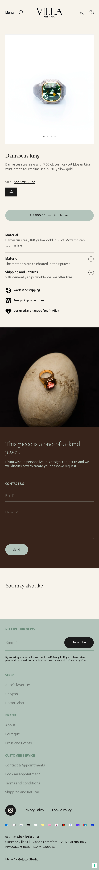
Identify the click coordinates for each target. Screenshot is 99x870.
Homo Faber (15, 703)
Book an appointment (22, 774)
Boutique (12, 734)
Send (16, 549)
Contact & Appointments (25, 765)
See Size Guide (24, 182)
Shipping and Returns (22, 792)
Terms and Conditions (22, 783)
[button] (21, 12)
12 (13, 193)
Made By (21, 859)
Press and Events (18, 743)
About (10, 725)
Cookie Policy (62, 810)
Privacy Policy (59, 657)
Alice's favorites (18, 685)
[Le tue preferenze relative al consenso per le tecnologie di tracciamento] (94, 865)
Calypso (11, 694)
